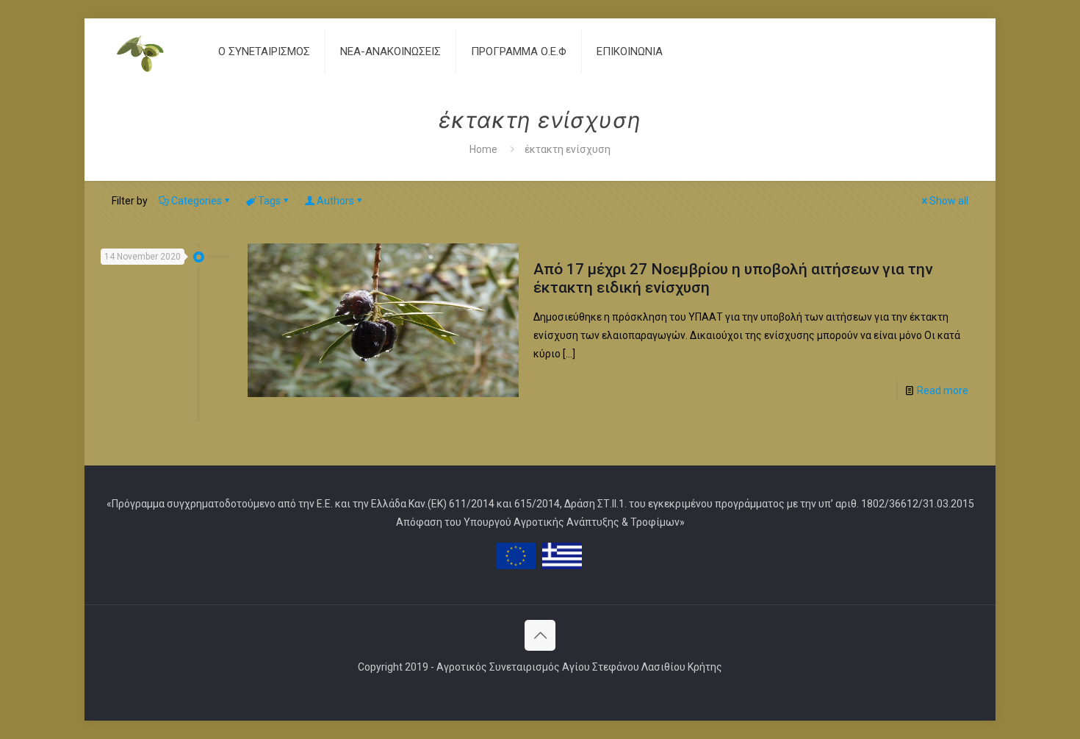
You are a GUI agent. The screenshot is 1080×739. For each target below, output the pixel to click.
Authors (335, 201)
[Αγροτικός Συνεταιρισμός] (148, 51)
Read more (942, 390)
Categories (196, 201)
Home (483, 149)
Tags (269, 201)
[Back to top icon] (540, 635)
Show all (948, 201)
